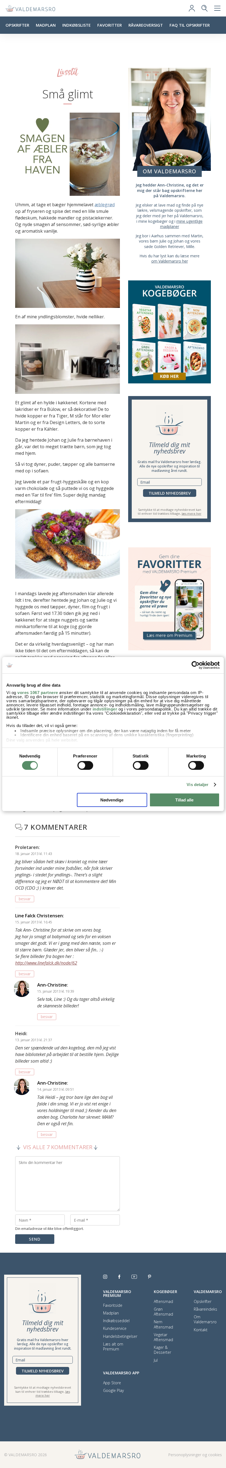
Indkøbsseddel (116, 1320)
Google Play (113, 1390)
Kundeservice (115, 1328)
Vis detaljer (197, 784)
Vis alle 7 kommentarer (57, 1147)
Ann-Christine (52, 985)
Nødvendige (111, 800)
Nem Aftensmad (163, 1324)
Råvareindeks (205, 1309)
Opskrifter (17, 25)
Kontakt (201, 1329)
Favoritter (109, 25)
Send (35, 1239)
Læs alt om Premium (113, 1347)
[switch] (85, 765)
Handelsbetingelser (120, 1336)
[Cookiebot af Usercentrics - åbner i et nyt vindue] (195, 665)
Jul (156, 1360)
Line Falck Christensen (39, 916)
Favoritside (112, 1305)
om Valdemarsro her (169, 261)
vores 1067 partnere (37, 692)
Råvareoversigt (145, 25)
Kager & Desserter (162, 1350)
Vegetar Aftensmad (163, 1337)
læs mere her (191, 513)
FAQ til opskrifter (190, 25)
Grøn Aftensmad (163, 1312)
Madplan (46, 25)
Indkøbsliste (76, 25)
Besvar (25, 898)
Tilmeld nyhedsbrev (170, 493)
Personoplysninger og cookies (195, 1454)
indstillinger (105, 709)
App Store (112, 1382)
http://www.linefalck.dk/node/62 (46, 963)
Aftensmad (163, 1301)
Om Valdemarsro (205, 1319)
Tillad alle (184, 800)
